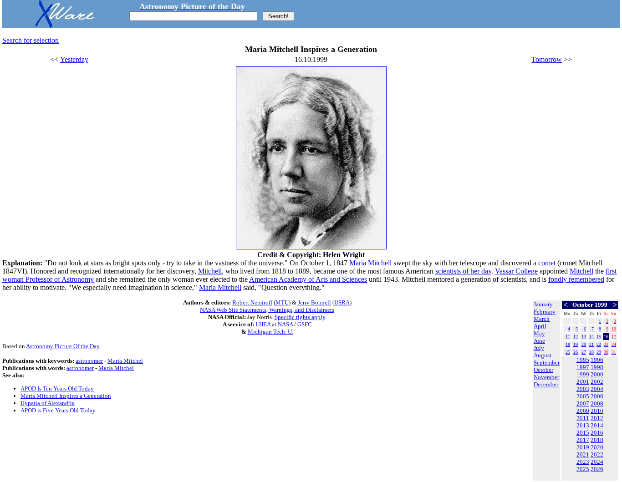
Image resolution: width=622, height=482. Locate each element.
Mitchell (210, 271)
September (547, 362)
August (542, 355)
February (545, 311)
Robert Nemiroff (252, 302)
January (543, 304)
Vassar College (516, 271)
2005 (582, 396)
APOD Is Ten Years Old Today (57, 388)
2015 (582, 432)
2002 (597, 381)
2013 (582, 425)
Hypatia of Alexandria (47, 403)
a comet (544, 263)
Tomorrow (546, 59)
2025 (582, 469)
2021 (582, 454)
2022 (597, 454)
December (546, 384)
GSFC (304, 324)
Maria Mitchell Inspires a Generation (65, 395)
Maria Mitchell (370, 263)
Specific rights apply (300, 317)
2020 (597, 447)
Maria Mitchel (125, 360)
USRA (342, 302)
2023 (582, 461)
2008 (597, 403)
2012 (597, 418)
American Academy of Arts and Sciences (308, 279)
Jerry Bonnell (314, 302)
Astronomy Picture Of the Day (63, 346)
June (539, 340)
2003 (582, 389)
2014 (597, 425)
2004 (597, 389)
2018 (597, 439)
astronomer (89, 360)
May (539, 333)
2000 (597, 374)
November (546, 377)
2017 (582, 439)
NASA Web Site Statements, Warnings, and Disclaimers (267, 309)
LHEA (262, 324)
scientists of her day (463, 271)
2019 (582, 447)
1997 (582, 367)
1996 (597, 359)
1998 (597, 367)
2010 (597, 410)
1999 (582, 374)
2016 (597, 432)
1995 (582, 359)
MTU (282, 302)
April (540, 326)
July (539, 348)
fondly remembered (576, 279)
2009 (582, 410)
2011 (582, 418)
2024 (597, 461)
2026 (597, 469)
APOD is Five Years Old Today (58, 410)
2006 (597, 396)
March (542, 318)
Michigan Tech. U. (270, 331)
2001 (582, 381)
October (543, 369)
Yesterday (74, 59)
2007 (582, 403)
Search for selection (30, 40)
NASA (285, 324)
